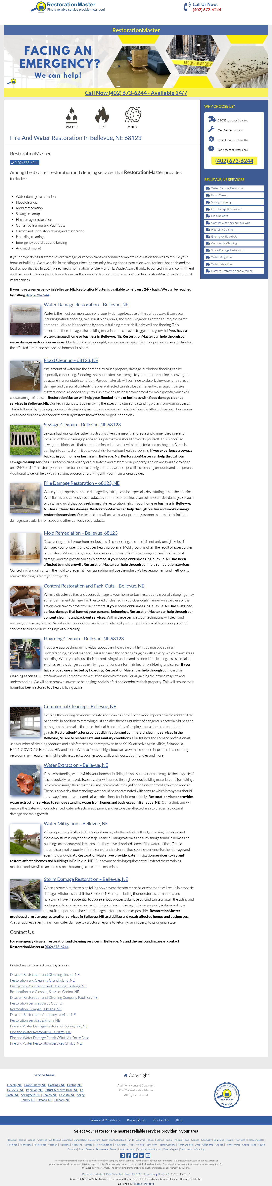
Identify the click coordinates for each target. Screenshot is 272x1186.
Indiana (178, 1139)
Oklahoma (207, 1144)
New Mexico (137, 1144)
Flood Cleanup (220, 195)
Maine (229, 1139)
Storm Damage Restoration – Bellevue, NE (86, 879)
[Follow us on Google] (122, 1155)
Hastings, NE (56, 1085)
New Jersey (121, 1144)
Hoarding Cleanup (222, 229)
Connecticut (80, 1139)
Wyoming (199, 1149)
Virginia (141, 1149)
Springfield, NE (30, 1095)
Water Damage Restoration (227, 188)
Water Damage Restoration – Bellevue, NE (86, 304)
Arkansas (42, 1139)
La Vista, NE (67, 1095)
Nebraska (76, 1144)
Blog (179, 1120)
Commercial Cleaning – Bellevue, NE (80, 706)
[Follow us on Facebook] (128, 1155)
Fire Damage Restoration (226, 209)
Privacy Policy (136, 1120)
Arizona (31, 1139)
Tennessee (102, 1149)
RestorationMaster (93, 1174)
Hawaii (151, 1139)
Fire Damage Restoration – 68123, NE (82, 483)
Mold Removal (220, 215)
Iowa (186, 1139)
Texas (113, 1149)
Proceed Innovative (143, 1183)
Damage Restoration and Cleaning (231, 270)
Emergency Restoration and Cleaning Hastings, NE (48, 986)
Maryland (240, 1139)
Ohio (197, 1144)
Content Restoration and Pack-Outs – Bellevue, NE (94, 586)
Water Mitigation (221, 257)
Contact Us (161, 1120)
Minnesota (25, 1144)
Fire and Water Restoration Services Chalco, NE (46, 1043)
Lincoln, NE (14, 1085)
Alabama (11, 1139)
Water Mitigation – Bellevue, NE (76, 823)
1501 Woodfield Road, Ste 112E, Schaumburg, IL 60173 (137, 1174)
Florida (130, 1139)
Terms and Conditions (105, 1120)
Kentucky (206, 1139)
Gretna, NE (74, 1085)
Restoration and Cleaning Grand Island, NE (42, 980)
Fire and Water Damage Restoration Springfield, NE (49, 1026)
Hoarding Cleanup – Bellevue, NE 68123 (84, 638)
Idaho (160, 1139)
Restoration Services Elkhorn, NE (35, 1020)
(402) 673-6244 (207, 9)
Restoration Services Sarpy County (36, 1003)
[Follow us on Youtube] (148, 1155)
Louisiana (219, 1139)
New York (151, 1144)
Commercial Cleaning (224, 243)
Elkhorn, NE (62, 1100)
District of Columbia (113, 1139)
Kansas (195, 1139)
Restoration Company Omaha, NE (36, 1009)
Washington (154, 1149)
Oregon (219, 1144)
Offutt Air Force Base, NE (61, 1090)
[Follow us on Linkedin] (141, 1155)
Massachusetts (255, 1139)
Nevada (88, 1144)
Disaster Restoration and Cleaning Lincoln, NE (45, 974)
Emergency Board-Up (224, 236)
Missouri (53, 1144)
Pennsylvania (233, 1144)
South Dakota (86, 1149)
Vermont (130, 1149)
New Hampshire (103, 1144)
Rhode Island (249, 1144)
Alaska (21, 1139)
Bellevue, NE (15, 1090)
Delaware (94, 1139)
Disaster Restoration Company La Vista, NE (43, 1014)
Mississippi (39, 1144)
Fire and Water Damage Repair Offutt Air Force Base (49, 1037)
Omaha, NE (44, 1100)
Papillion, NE (34, 1090)
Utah (121, 1149)
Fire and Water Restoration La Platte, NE (40, 1032)
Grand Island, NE (35, 1085)
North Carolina (167, 1144)
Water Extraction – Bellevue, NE (76, 765)
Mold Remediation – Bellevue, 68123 (80, 533)
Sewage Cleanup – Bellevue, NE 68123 (82, 424)
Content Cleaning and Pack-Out (230, 222)
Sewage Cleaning (221, 202)
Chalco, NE (50, 1095)
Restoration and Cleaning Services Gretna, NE (44, 991)
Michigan (12, 1144)
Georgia (140, 1139)
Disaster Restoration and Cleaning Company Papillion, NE (54, 997)
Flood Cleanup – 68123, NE (71, 360)
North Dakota (185, 1144)
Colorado (67, 1139)
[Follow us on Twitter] (135, 1155)
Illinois (168, 1139)
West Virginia (170, 1149)
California (54, 1139)
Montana (64, 1144)
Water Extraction (221, 264)
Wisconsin (186, 1149)
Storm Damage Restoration (227, 250)
